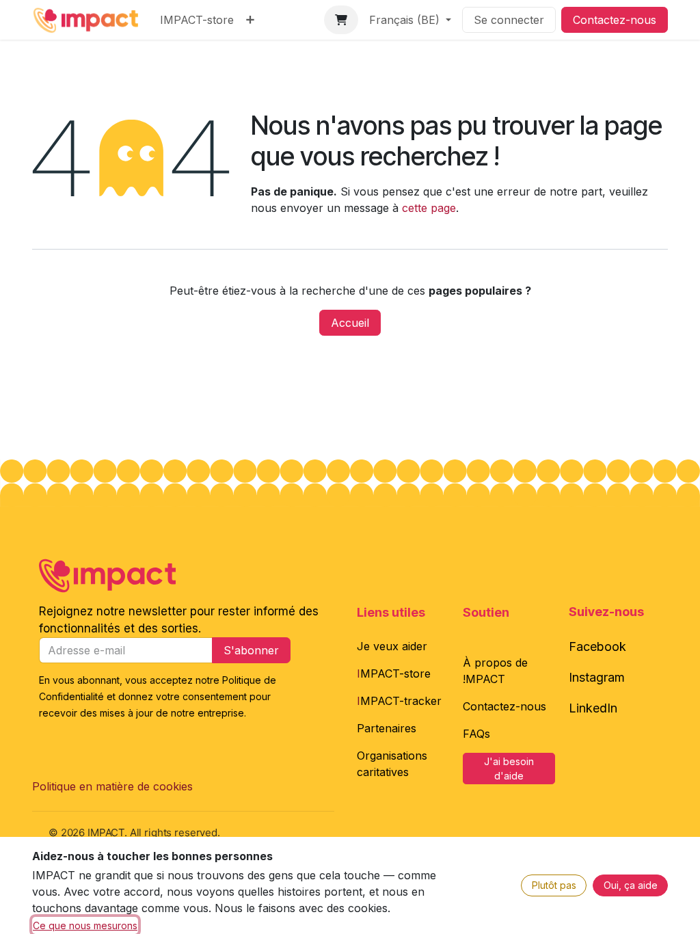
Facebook (597, 646)
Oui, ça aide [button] (631, 885)
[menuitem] (196, 20)
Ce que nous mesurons (85, 925)
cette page (429, 208)
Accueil (350, 323)
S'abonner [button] (251, 650)
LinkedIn (593, 708)
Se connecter (509, 20)
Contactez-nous (614, 20)
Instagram (597, 677)
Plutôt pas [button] (554, 885)
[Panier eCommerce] (341, 19)
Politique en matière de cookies (112, 786)
